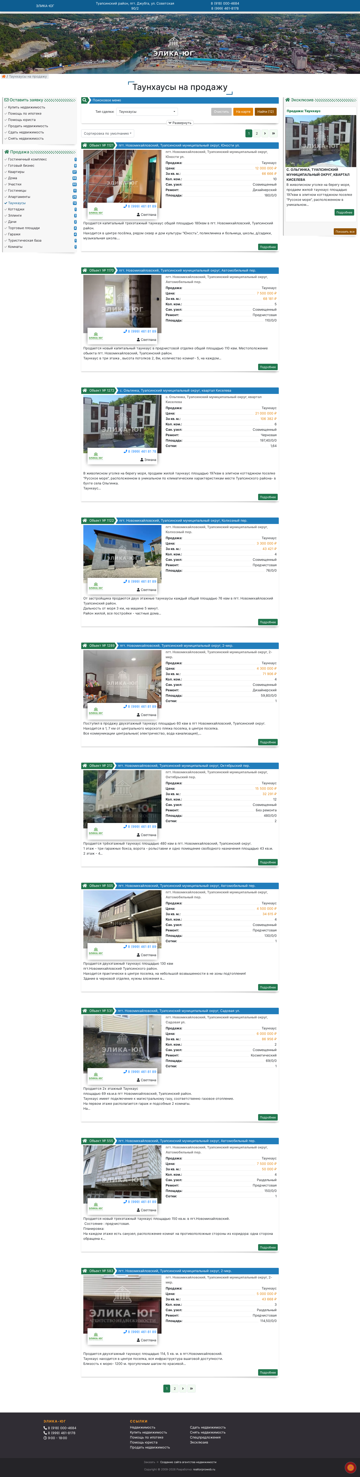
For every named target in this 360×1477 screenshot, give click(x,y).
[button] (147, 112)
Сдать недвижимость (208, 1427)
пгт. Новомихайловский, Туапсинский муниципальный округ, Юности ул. (164, 145)
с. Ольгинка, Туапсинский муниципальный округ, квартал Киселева (159, 390)
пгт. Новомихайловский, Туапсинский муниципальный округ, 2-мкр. (160, 645)
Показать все (345, 231)
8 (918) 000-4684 (225, 3)
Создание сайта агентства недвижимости (188, 1462)
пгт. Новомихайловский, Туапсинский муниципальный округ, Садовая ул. (164, 1011)
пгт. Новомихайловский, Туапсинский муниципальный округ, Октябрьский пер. (169, 765)
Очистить (221, 112)
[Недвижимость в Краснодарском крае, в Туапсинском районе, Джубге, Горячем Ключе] (4, 76)
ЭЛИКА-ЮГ (45, 6)
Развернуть (181, 123)
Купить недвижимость (148, 1432)
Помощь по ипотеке (146, 1437)
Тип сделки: (104, 112)
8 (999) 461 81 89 (141, 206)
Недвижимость (142, 1427)
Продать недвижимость (150, 1447)
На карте (243, 112)
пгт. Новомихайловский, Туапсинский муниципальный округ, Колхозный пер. (167, 520)
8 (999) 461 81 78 (141, 451)
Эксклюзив (199, 1442)
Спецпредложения (205, 1437)
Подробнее (268, 247)
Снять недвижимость (208, 1432)
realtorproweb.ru (204, 1469)
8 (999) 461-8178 (225, 8)
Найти (266, 112)
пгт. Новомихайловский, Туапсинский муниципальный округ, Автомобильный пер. (172, 270)
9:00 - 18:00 (57, 1438)
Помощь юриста (144, 1442)
